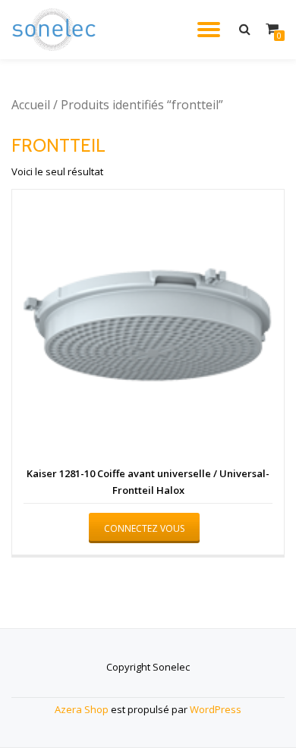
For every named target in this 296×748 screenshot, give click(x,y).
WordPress (215, 709)
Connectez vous (144, 528)
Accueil (30, 104)
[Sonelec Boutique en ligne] (56, 29)
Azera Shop (82, 709)
